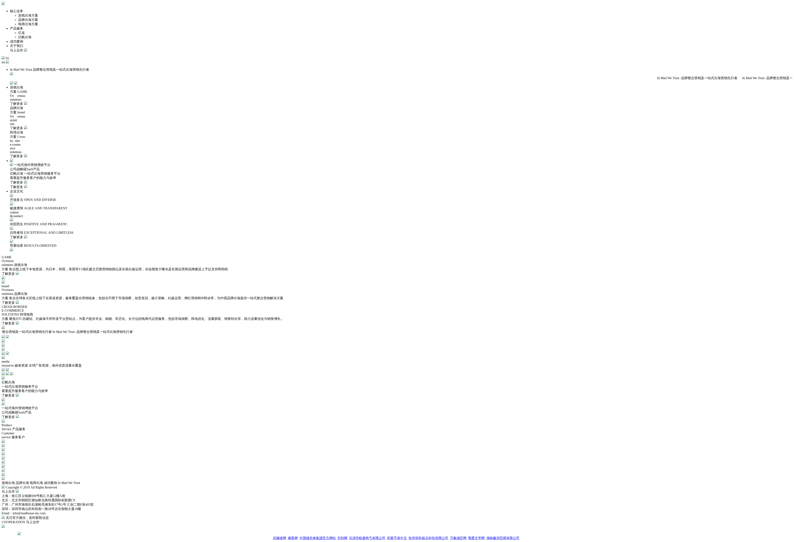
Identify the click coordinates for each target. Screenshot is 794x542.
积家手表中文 (397, 538)
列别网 (342, 538)
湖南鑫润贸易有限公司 (502, 538)
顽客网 (293, 538)
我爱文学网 (476, 538)
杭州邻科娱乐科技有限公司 (428, 538)
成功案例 (16, 41)
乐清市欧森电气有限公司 (367, 538)
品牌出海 (22, 483)
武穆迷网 (279, 538)
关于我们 (16, 46)
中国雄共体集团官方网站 (317, 538)
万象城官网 (458, 538)
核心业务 (16, 11)
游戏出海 (8, 483)
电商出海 (36, 483)
